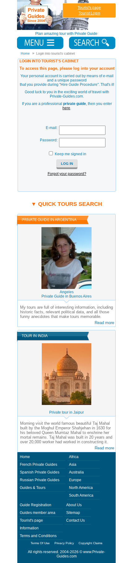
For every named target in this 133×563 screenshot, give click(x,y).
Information (29, 528)
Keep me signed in (70, 154)
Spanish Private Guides (39, 472)
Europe (75, 480)
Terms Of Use (40, 543)
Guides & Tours (32, 488)
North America (81, 488)
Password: (49, 140)
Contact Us (75, 520)
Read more (104, 322)
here (66, 108)
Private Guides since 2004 (53, 15)
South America (81, 495)
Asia (72, 464)
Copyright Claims (90, 543)
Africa (74, 457)
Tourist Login (89, 13)
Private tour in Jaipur (66, 412)
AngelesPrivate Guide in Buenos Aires (66, 294)
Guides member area (37, 513)
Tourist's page (89, 8)
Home (25, 457)
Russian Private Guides (39, 480)
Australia (76, 472)
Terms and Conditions (38, 536)
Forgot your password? (67, 174)
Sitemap (73, 513)
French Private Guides (38, 464)
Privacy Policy (64, 543)
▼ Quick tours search (66, 204)
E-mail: (52, 128)
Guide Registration (35, 505)
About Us (74, 505)
